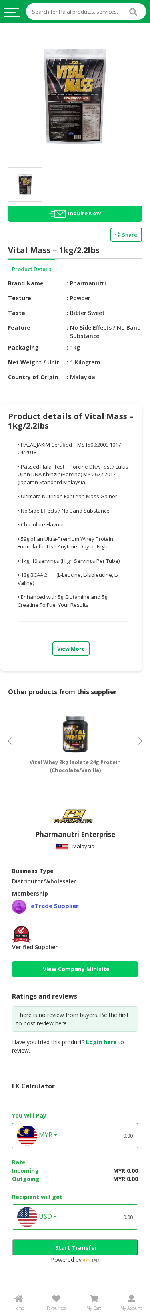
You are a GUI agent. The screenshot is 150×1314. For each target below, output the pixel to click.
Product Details (31, 269)
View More (71, 648)
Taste (16, 313)
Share (129, 234)
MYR (44, 1135)
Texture (19, 298)
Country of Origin (33, 377)
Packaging (23, 347)
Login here (101, 1042)
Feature (19, 327)
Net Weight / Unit (33, 362)
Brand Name (26, 283)
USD (44, 1216)
